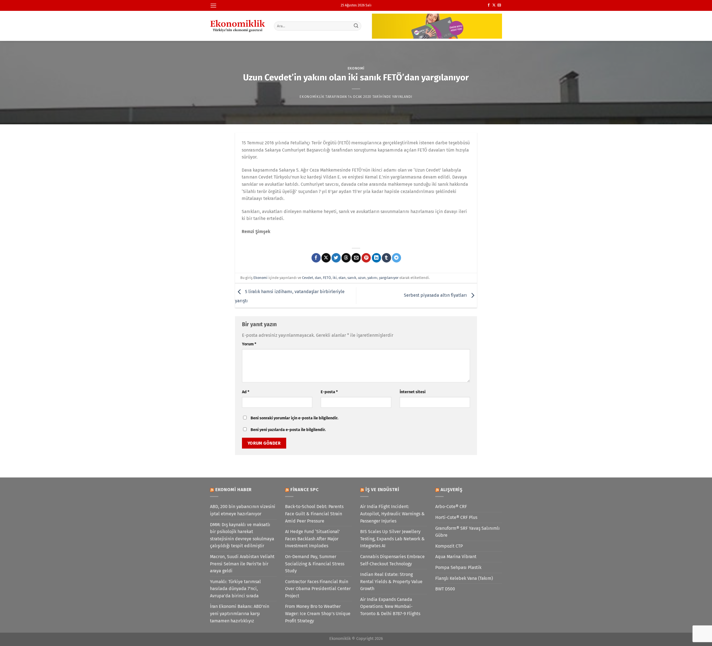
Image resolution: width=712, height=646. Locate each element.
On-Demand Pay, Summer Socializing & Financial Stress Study (314, 563)
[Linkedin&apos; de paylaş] (376, 258)
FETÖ (327, 278)
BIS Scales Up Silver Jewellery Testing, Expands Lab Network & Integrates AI (392, 538)
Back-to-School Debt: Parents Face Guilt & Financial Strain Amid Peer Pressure (314, 513)
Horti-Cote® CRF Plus (456, 517)
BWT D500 (445, 588)
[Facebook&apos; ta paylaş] (316, 258)
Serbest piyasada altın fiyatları (436, 295)
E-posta (329, 392)
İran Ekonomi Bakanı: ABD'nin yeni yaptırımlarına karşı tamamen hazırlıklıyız (239, 613)
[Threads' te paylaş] (346, 258)
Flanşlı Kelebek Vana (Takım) (464, 578)
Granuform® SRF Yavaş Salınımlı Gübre (467, 532)
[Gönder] (356, 26)
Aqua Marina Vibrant (455, 556)
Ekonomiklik (312, 97)
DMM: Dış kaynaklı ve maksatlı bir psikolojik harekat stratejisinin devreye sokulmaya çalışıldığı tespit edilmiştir (242, 535)
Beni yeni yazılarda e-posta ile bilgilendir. (288, 429)
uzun (362, 278)
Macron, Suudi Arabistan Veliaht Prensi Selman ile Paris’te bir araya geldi (242, 563)
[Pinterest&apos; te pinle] (366, 258)
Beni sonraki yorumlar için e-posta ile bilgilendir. (294, 418)
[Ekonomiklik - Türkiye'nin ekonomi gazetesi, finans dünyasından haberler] (238, 26)
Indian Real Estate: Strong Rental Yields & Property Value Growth (391, 581)
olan (342, 278)
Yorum (249, 344)
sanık (351, 278)
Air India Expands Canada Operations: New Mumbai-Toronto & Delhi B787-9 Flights (390, 606)
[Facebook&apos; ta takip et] (488, 5)
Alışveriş (452, 489)
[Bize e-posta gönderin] (499, 5)
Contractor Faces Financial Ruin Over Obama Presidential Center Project (318, 588)
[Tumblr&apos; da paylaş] (386, 258)
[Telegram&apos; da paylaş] (396, 258)
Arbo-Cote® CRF (451, 506)
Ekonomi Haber (233, 489)
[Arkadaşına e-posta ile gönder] (356, 258)
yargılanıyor (389, 278)
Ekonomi (356, 68)
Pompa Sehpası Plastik (458, 567)
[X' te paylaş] (326, 258)
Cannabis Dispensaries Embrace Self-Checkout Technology (392, 560)
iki (335, 278)
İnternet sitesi (413, 392)
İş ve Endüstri (382, 489)
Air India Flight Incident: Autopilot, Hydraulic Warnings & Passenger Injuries (392, 513)
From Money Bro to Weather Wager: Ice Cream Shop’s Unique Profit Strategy (317, 613)
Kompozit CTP (449, 546)
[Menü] (213, 5)
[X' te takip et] (494, 5)
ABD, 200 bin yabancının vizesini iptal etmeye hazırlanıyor (242, 510)
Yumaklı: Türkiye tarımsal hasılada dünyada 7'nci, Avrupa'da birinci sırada (235, 588)
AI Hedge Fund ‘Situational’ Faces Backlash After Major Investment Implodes (312, 538)
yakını (372, 278)
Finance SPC (304, 489)
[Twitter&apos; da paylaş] (336, 258)
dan (318, 278)
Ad (245, 392)
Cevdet (307, 278)
